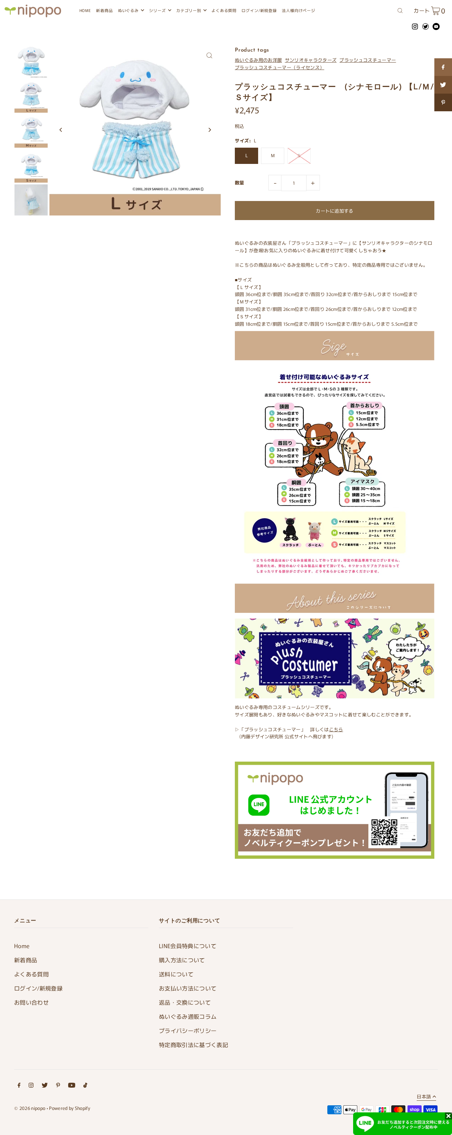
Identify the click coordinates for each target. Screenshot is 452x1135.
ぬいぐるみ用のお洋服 (258, 60)
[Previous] (61, 130)
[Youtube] (71, 1086)
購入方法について (182, 960)
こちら (336, 729)
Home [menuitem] (85, 10)
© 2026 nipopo (29, 1108)
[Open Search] (400, 10)
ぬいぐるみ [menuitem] (128, 10)
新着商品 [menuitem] (104, 10)
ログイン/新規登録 (38, 988)
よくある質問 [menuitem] (224, 10)
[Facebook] (19, 1086)
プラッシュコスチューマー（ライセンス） (279, 67)
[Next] (209, 130)
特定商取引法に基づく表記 (193, 1044)
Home (21, 945)
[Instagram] (31, 1086)
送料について (176, 974)
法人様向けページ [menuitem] (298, 10)
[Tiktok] (85, 1086)
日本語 (424, 1097)
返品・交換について (185, 1002)
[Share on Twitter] (443, 85)
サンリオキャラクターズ (311, 60)
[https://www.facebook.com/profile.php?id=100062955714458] (443, 67)
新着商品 (25, 960)
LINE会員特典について (187, 945)
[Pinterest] (58, 1086)
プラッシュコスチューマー (367, 60)
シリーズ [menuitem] (157, 10)
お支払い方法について (187, 988)
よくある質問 (31, 974)
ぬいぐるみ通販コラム (187, 1016)
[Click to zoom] (209, 56)
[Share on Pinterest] (443, 102)
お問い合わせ (31, 1002)
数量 (239, 182)
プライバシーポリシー (187, 1030)
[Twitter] (45, 1086)
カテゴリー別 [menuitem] (188, 10)
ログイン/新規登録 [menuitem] (259, 10)
